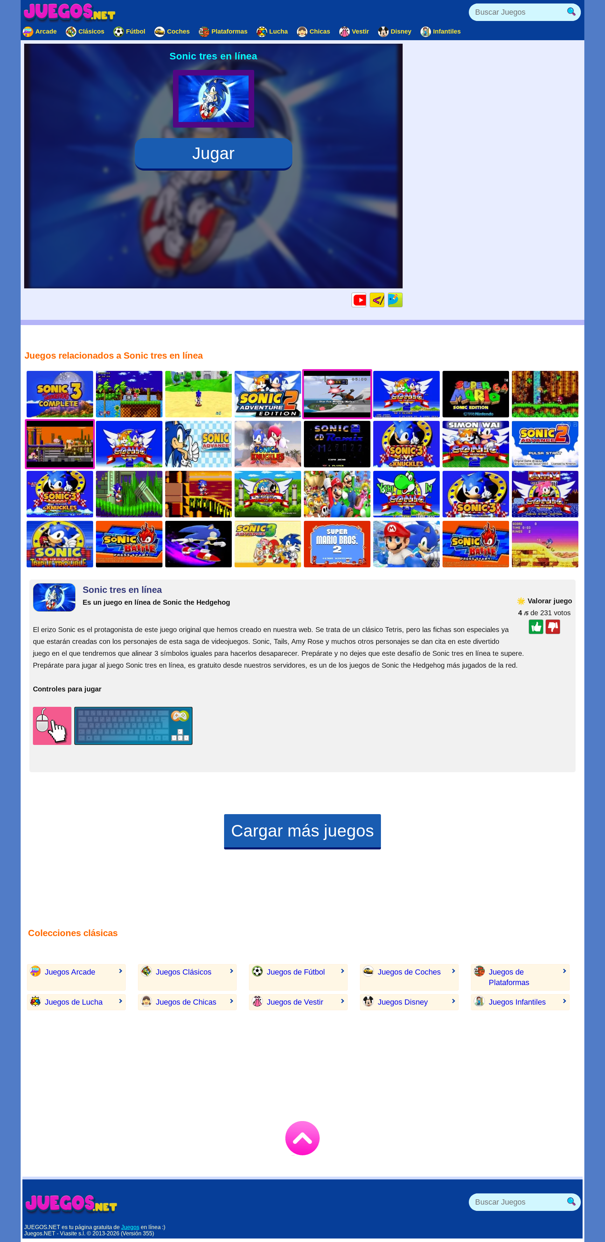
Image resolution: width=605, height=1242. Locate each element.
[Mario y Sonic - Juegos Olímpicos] (406, 544)
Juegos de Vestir (295, 1002)
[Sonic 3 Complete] (60, 394)
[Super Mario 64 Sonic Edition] (476, 394)
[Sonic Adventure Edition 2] (268, 394)
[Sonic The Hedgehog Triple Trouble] (60, 544)
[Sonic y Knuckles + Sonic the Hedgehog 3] (545, 394)
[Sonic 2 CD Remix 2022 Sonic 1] (337, 444)
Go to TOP (302, 1138)
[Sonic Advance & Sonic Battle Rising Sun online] (476, 544)
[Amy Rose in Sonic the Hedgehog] (545, 494)
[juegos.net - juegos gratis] (71, 1203)
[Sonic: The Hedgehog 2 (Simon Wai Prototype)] (476, 444)
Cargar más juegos (302, 830)
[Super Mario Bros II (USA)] (337, 544)
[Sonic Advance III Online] (268, 544)
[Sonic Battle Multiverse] (129, 544)
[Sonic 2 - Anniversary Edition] (406, 394)
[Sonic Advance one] (198, 444)
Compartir (402, 300)
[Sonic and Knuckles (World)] (545, 544)
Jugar (213, 153)
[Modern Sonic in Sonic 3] (60, 494)
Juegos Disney (403, 1002)
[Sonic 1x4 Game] (129, 494)
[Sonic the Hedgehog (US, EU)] (268, 444)
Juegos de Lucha (74, 1002)
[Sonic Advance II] (545, 444)
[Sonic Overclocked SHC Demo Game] (198, 494)
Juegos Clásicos (183, 972)
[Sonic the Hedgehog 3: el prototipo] (476, 494)
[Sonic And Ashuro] (268, 494)
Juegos (130, 1227)
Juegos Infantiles (517, 1002)
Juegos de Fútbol (296, 972)
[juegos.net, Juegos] (69, 12)
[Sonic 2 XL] (129, 444)
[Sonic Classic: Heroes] (129, 394)
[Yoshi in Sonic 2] (406, 494)
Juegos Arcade (70, 972)
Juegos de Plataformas (509, 977)
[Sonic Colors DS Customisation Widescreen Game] (198, 544)
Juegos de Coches (409, 972)
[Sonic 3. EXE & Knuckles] (406, 444)
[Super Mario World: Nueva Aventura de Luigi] (337, 494)
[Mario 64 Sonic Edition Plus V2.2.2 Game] (198, 394)
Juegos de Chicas (186, 1002)
